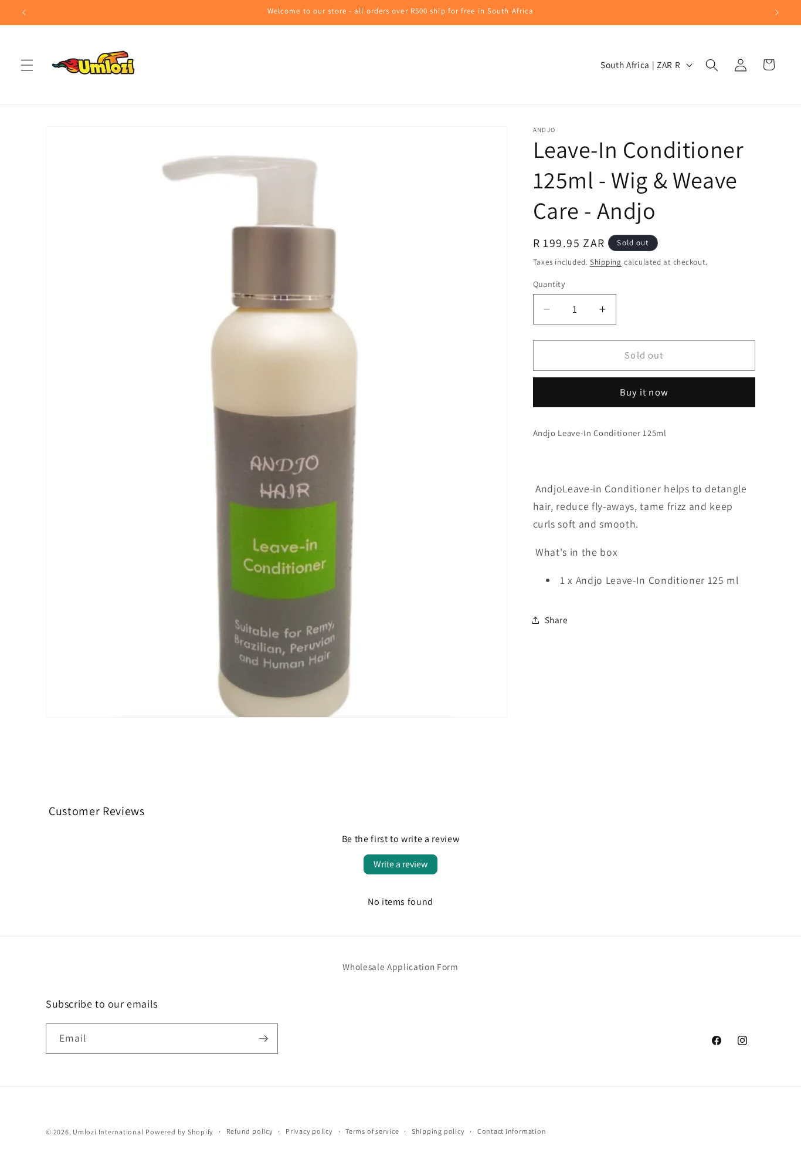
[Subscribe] (263, 1038)
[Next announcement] (777, 12)
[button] (27, 64)
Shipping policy (438, 1131)
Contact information (512, 1131)
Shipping (606, 262)
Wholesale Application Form (400, 966)
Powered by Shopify (179, 1131)
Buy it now (644, 392)
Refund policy (249, 1131)
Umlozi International (108, 1131)
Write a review (400, 864)
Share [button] (556, 620)
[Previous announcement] (24, 12)
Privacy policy (309, 1131)
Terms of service (372, 1131)
